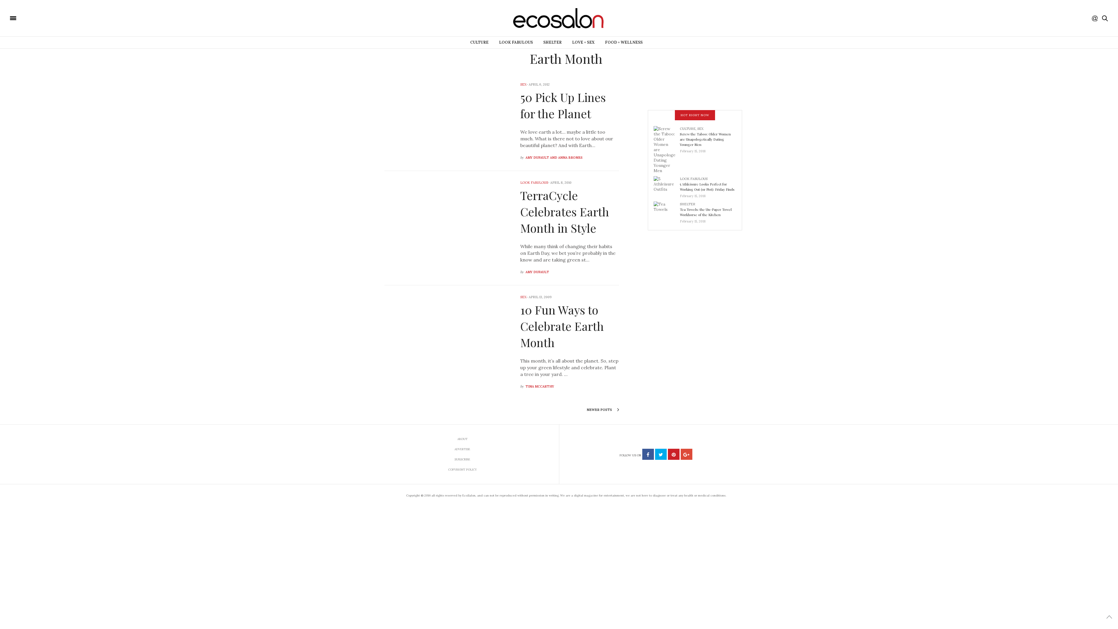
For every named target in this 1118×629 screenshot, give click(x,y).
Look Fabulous (516, 42)
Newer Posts (600, 410)
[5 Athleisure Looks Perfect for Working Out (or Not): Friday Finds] (667, 185)
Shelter (552, 42)
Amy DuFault (537, 272)
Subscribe (462, 459)
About (462, 439)
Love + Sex (583, 42)
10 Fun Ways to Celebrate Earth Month (562, 326)
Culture (479, 42)
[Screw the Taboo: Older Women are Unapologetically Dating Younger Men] (667, 149)
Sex (523, 84)
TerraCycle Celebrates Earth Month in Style (564, 212)
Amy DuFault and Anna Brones (554, 158)
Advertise (462, 449)
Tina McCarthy (540, 386)
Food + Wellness (624, 42)
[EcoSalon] (48, 18)
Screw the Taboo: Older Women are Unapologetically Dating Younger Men (705, 139)
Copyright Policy (462, 469)
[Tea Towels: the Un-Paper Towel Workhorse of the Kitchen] (667, 210)
